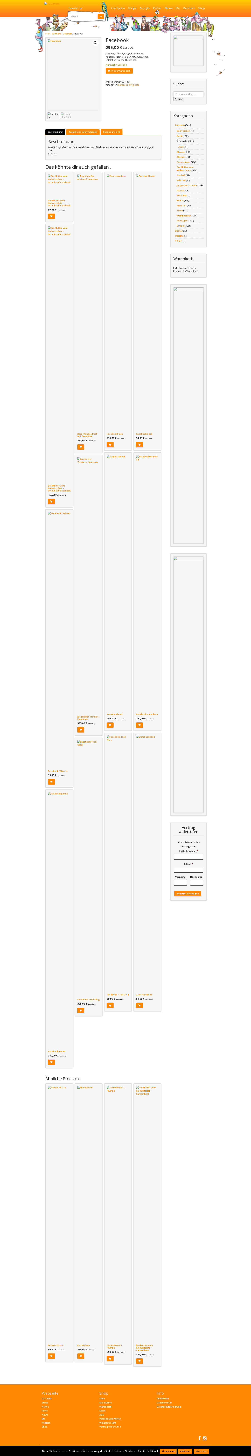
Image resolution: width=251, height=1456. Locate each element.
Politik (180, 200)
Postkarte (182, 195)
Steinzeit (181, 205)
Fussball (181, 175)
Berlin (180, 135)
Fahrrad (181, 180)
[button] (95, 43)
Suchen (179, 99)
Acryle (145, 8)
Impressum (163, 1398)
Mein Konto (105, 1402)
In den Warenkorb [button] (51, 216)
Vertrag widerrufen (110, 1426)
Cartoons (118, 8)
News (168, 8)
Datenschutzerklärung (169, 1406)
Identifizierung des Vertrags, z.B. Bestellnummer (188, 846)
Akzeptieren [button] (168, 1451)
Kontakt (189, 8)
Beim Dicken (183, 130)
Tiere (180, 210)
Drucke (180, 225)
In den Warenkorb (120, 70)
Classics (181, 156)
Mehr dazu (201, 1451)
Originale (67, 33)
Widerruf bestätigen (188, 893)
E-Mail (188, 863)
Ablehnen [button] (185, 1451)
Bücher (179, 230)
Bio (178, 8)
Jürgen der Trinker (187, 185)
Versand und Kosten (110, 1418)
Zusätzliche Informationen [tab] (82, 131)
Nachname (196, 876)
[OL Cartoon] (51, 3)
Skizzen (181, 152)
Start (47, 33)
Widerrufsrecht (107, 1422)
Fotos (157, 8)
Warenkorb (105, 1406)
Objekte (179, 235)
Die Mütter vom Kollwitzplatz (185, 168)
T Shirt (178, 240)
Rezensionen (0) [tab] (111, 131)
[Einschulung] (188, 50)
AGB (101, 1414)
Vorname (180, 876)
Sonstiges (182, 220)
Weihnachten (184, 215)
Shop (201, 8)
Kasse (102, 1410)
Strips (132, 8)
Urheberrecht (164, 1402)
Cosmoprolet (184, 162)
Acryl (181, 146)
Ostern (180, 190)
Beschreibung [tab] (55, 131)
